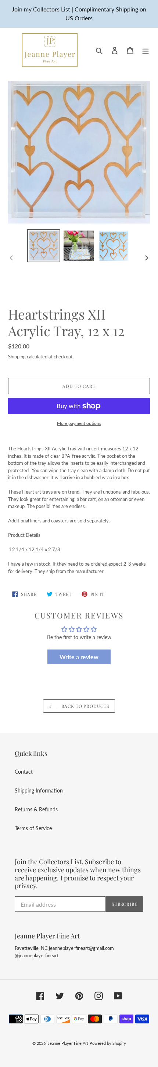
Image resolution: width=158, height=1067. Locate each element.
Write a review (79, 656)
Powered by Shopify (108, 1043)
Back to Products (84, 706)
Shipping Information (39, 790)
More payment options (79, 423)
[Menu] (145, 50)
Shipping (17, 356)
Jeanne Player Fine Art (68, 1043)
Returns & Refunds (36, 809)
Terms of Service (33, 828)
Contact (24, 771)
